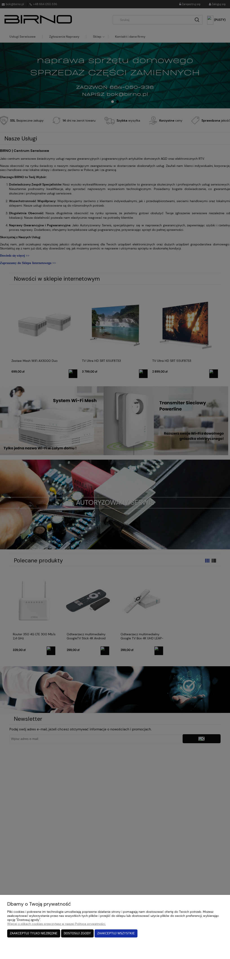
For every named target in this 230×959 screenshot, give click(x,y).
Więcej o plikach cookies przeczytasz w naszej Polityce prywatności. (56, 924)
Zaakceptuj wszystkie (116, 933)
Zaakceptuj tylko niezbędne (34, 933)
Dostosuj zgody (77, 933)
